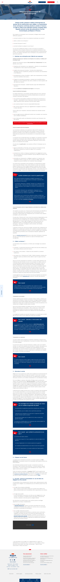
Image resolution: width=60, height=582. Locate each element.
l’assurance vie (26, 276)
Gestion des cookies (47, 573)
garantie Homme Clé (21, 235)
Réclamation (11, 573)
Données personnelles (29, 573)
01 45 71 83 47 (42, 2)
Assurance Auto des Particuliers (28, 562)
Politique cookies (38, 573)
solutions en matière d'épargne (21, 473)
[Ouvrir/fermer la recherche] (57, 2)
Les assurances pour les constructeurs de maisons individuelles (47, 556)
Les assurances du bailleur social (46, 562)
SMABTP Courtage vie (11, 565)
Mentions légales (19, 573)
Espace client (51, 2)
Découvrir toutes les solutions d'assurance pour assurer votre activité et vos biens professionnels (30, 123)
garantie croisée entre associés (20, 516)
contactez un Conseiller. (28, 199)
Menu (2, 2)
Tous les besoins (26, 564)
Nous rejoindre (13, 566)
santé (39, 475)
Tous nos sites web (13, 568)
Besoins (6, 5)
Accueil (3, 5)
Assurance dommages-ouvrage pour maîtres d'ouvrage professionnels (29, 558)
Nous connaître (13, 561)
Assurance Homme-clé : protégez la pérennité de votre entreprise (29, 561)
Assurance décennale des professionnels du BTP (27, 556)
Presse (18, 566)
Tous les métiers (43, 564)
